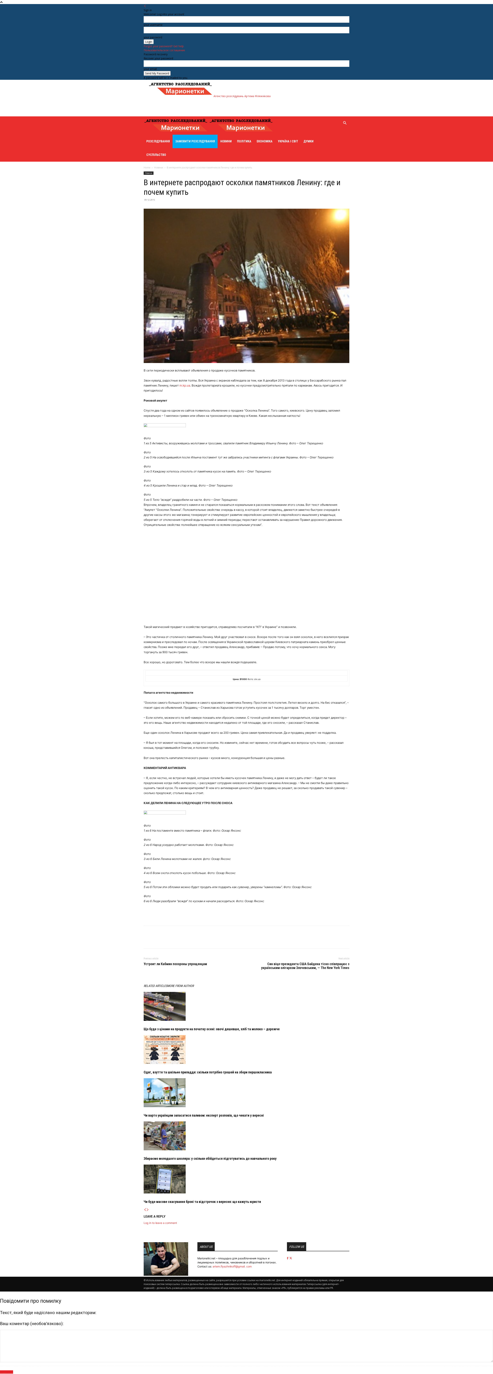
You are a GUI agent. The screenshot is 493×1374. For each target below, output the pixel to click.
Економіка (264, 141)
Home (147, 167)
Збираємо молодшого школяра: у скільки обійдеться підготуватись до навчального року (210, 1158)
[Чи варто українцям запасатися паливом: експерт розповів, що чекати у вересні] (246, 1092)
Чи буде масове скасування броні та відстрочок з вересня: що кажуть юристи (202, 1202)
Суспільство (156, 155)
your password (153, 37)
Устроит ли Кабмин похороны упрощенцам (175, 964)
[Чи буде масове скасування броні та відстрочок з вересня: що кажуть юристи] (246, 1179)
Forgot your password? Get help (164, 46)
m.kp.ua (184, 385)
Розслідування (158, 141)
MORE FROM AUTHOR (180, 986)
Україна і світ (288, 141)
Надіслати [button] (6, 1372)
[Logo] (176, 132)
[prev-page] (145, 1209)
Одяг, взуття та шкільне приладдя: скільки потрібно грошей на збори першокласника (208, 1072)
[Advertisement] (218, 106)
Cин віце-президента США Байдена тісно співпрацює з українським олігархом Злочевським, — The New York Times (305, 966)
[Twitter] (156, 940)
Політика (244, 141)
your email (150, 69)
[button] (344, 123)
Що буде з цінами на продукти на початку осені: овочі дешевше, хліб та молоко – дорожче (212, 1029)
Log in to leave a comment (160, 1222)
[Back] (145, 6)
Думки (309, 141)
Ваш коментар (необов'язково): (32, 1323)
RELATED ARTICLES (155, 986)
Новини (226, 141)
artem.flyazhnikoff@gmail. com (232, 1266)
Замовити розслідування (195, 141)
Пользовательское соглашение (164, 50)
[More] (165, 940)
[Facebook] (147, 940)
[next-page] (147, 1209)
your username (153, 25)
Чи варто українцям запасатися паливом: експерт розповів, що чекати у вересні (204, 1115)
